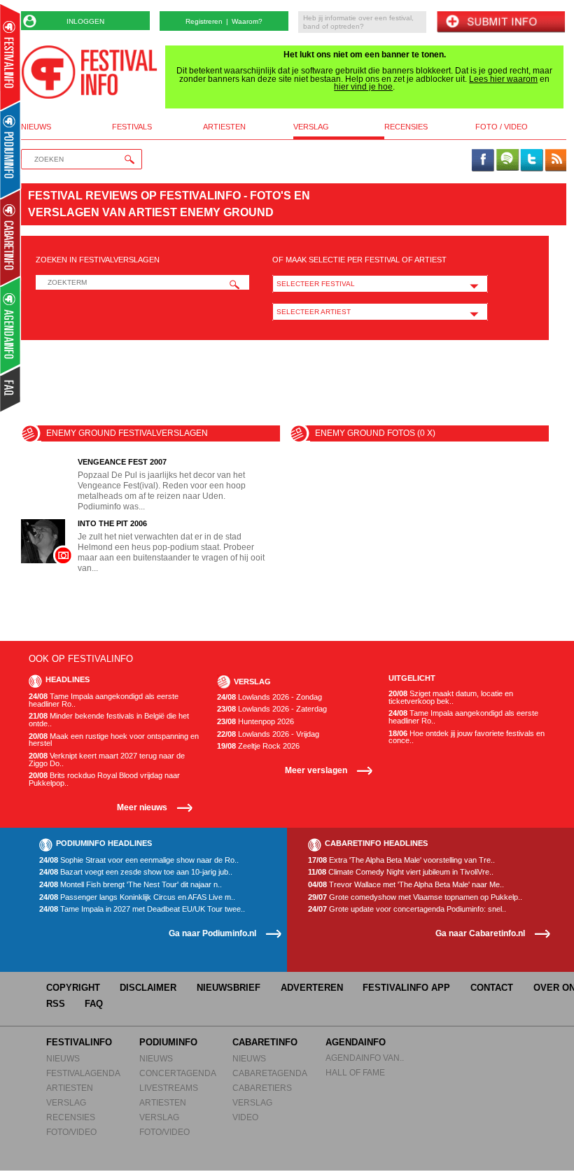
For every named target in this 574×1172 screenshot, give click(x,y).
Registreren (204, 21)
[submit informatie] (500, 22)
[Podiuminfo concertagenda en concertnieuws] (11, 149)
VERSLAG (66, 1102)
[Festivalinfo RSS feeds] (556, 161)
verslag (311, 127)
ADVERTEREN (312, 987)
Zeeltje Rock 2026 (258, 746)
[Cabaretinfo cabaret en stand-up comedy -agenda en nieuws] (10, 237)
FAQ (94, 1003)
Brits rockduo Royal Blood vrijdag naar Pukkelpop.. (104, 779)
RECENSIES (70, 1117)
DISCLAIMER (148, 987)
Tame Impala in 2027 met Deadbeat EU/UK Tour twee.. (142, 909)
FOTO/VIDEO (71, 1131)
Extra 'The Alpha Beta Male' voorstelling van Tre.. (401, 860)
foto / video (501, 127)
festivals (132, 127)
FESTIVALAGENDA (83, 1073)
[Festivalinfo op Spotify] (507, 161)
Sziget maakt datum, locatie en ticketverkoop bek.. (450, 697)
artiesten (224, 127)
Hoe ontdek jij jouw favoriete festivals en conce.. (466, 737)
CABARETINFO (265, 1042)
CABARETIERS (262, 1087)
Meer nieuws (142, 807)
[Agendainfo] (11, 325)
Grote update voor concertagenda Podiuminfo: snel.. (407, 909)
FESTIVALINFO (79, 1042)
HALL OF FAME (355, 1072)
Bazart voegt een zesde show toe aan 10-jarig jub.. (135, 872)
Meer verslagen (316, 770)
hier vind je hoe (363, 87)
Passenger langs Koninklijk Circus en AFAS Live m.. (137, 897)
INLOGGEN (85, 21)
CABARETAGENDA (269, 1073)
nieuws (36, 127)
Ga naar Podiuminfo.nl (212, 933)
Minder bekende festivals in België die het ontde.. (109, 719)
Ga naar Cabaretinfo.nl (480, 933)
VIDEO (245, 1117)
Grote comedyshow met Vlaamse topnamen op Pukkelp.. (415, 897)
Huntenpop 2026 (255, 722)
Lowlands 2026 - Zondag (269, 697)
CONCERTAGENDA (177, 1073)
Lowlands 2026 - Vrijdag (268, 734)
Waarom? (247, 21)
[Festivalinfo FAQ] (11, 389)
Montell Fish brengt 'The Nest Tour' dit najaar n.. (130, 885)
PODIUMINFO (168, 1042)
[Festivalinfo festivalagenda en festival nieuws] (10, 57)
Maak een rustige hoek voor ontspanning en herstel (114, 740)
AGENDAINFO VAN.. (365, 1057)
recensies (406, 127)
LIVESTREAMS (168, 1087)
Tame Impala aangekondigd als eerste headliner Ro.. (103, 700)
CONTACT (491, 987)
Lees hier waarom (503, 79)
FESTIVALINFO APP (406, 987)
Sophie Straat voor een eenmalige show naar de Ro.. (139, 860)
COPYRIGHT (73, 987)
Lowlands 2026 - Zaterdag (272, 709)
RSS (55, 1003)
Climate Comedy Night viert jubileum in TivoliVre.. (400, 872)
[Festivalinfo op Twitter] (531, 161)
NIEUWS (63, 1058)
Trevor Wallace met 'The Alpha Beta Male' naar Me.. (406, 885)
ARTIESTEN (69, 1087)
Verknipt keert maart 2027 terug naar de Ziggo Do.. (107, 759)
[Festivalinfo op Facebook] (483, 161)
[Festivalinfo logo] (89, 72)
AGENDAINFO (356, 1042)
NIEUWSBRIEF (228, 987)
